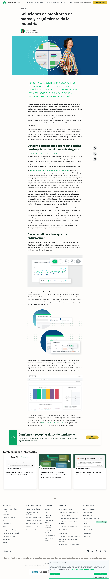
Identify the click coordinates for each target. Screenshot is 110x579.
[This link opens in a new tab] (88, 551)
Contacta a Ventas (78, 2)
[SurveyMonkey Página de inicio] (11, 3)
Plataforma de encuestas (14, 468)
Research (24, 9)
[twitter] (95, 154)
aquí (42, 423)
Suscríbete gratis (100, 2)
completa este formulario (54, 423)
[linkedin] (95, 159)
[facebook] (95, 148)
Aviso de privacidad (78, 569)
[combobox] (9, 551)
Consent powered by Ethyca (99, 577)
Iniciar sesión (88, 2)
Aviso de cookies (89, 569)
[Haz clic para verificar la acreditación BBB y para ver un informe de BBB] (34, 573)
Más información (92, 437)
